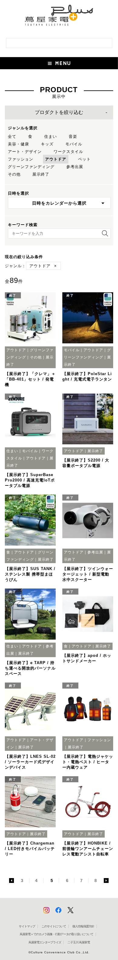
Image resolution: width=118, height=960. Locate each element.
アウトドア (55, 159)
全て (12, 136)
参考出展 (74, 166)
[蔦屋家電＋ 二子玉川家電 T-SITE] (59, 17)
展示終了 (40, 174)
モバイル (73, 144)
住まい (50, 136)
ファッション (20, 159)
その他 (14, 174)
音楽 (73, 136)
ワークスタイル (68, 151)
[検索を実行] (103, 235)
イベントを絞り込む (59, 112)
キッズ (47, 144)
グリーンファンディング (31, 166)
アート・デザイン (25, 151)
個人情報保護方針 (83, 926)
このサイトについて (53, 926)
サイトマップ (27, 926)
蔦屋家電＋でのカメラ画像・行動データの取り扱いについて (56, 934)
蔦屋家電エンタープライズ (44, 942)
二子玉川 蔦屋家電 (78, 942)
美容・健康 (18, 144)
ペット (84, 159)
